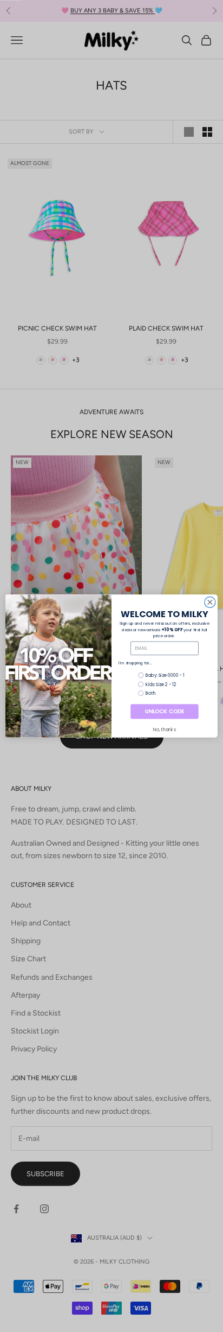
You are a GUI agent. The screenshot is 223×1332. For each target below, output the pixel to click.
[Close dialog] (210, 602)
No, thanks (164, 729)
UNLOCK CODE (164, 711)
